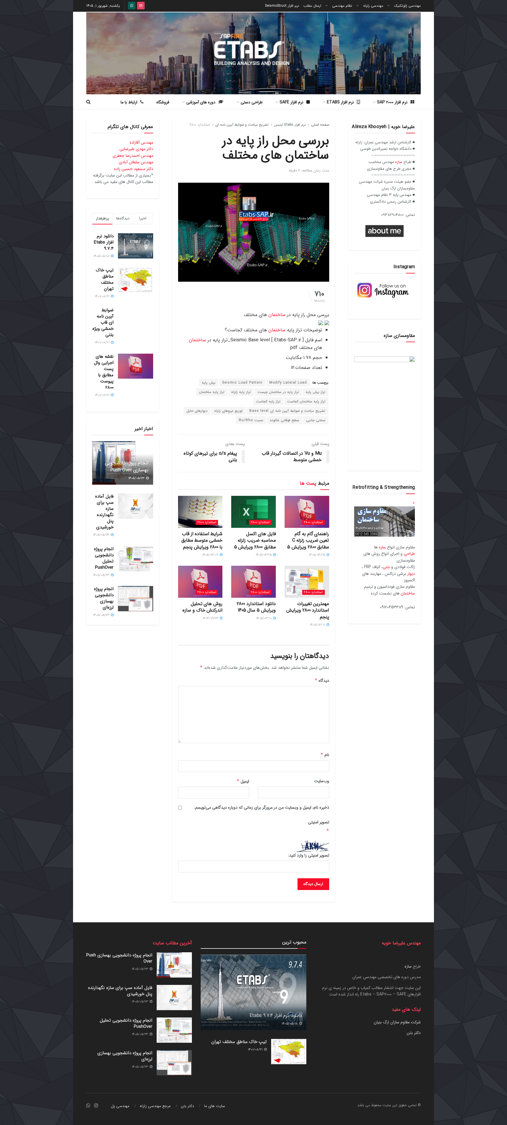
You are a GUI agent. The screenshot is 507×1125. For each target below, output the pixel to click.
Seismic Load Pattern (242, 382)
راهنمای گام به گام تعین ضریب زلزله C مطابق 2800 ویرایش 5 (308, 540)
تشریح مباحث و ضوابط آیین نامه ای (242, 124)
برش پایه (208, 382)
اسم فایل (313, 340)
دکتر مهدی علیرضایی (136, 149)
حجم (317, 357)
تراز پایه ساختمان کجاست (306, 401)
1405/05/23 (137, 478)
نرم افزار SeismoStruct (282, 6)
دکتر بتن (414, 1033)
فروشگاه (162, 102)
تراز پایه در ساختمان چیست (278, 392)
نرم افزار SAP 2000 (392, 102)
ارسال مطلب (312, 6)
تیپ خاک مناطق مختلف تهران (105, 279)
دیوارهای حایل (196, 411)
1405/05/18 (290, 1023)
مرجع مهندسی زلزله (155, 1106)
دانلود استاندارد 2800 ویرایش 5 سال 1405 (256, 607)
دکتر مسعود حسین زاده (133, 169)
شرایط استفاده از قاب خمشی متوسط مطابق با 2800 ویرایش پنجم (201, 540)
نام (324, 755)
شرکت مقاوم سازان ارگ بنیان (397, 1022)
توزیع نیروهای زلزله (228, 411)
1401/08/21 (255, 1049)
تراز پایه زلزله (241, 392)
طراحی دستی (252, 102)
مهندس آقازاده (141, 142)
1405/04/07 (210, 555)
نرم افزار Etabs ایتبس (290, 124)
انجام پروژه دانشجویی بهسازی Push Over (126, 466)
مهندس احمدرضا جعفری (133, 155)
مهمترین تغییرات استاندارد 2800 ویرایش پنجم (307, 610)
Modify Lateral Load (288, 382)
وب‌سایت (321, 781)
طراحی (409, 553)
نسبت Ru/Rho (251, 420)
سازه (398, 162)
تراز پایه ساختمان (211, 392)
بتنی (386, 567)
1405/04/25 (317, 555)
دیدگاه (322, 680)
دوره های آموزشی (200, 102)
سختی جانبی (315, 420)
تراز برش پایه (315, 392)
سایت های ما (214, 1106)
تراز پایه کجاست (268, 401)
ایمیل (242, 781)
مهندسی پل (120, 1106)
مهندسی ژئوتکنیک (407, 6)
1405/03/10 (264, 618)
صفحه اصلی (320, 124)
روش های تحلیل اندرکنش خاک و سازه (202, 607)
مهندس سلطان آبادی (136, 162)
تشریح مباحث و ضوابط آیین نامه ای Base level (287, 411)
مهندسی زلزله (373, 6)
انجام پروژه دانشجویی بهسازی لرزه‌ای (104, 598)
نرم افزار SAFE (291, 102)
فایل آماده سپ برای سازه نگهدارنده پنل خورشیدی (104, 512)
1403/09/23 (210, 618)
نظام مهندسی (342, 6)
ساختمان (276, 314)
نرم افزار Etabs (340, 102)
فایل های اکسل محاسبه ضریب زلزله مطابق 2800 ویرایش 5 (255, 540)
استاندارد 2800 (200, 124)
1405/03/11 (318, 624)
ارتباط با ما (129, 102)
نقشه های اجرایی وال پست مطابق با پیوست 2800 (104, 372)
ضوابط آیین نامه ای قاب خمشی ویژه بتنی (103, 322)
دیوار (411, 573)
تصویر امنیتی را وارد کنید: (308, 855)
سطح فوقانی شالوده (284, 420)
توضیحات (312, 330)
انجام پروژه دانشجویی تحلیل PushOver (104, 558)
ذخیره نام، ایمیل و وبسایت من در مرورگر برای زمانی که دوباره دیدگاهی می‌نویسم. (261, 807)
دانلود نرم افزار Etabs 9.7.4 (104, 242)
